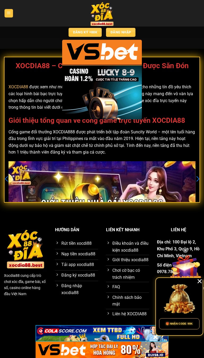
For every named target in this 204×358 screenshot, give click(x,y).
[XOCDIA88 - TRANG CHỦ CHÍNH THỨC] (102, 13)
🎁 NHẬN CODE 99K (179, 323)
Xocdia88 (12, 275)
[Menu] (9, 13)
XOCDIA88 (18, 86)
